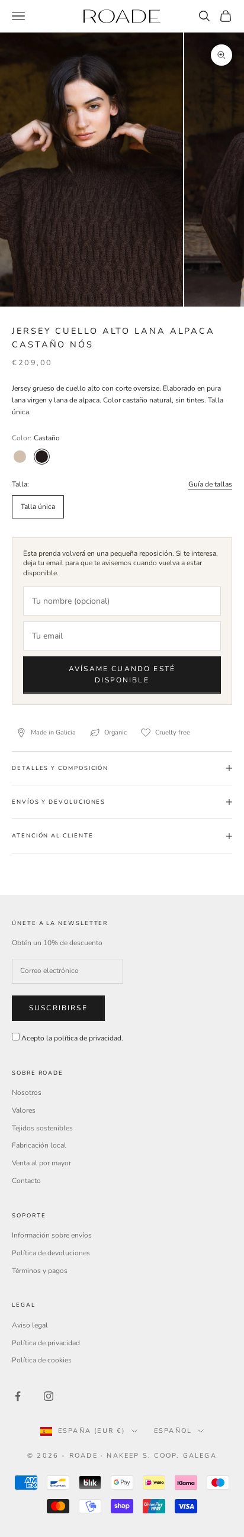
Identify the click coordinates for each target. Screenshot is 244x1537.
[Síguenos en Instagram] (48, 1396)
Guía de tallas (210, 484)
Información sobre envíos (52, 1235)
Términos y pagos (40, 1270)
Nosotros (26, 1092)
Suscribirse (58, 1008)
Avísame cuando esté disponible (122, 674)
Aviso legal (30, 1325)
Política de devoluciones (51, 1253)
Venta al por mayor (41, 1163)
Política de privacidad (46, 1343)
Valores (24, 1110)
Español (173, 1430)
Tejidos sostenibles (42, 1128)
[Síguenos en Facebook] (18, 1396)
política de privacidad (87, 1038)
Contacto (26, 1180)
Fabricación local (39, 1145)
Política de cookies (42, 1360)
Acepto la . (72, 1038)
